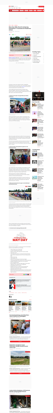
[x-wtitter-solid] (28, 55)
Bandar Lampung (12, 57)
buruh (24, 57)
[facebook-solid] (26, 55)
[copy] (30, 55)
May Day (23, 86)
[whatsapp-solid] (24, 55)
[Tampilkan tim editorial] (30, 296)
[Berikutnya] (31, 349)
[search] (37, 6)
